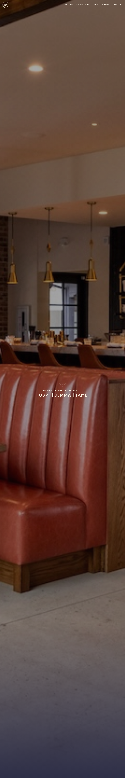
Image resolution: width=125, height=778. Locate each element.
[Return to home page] (5, 5)
